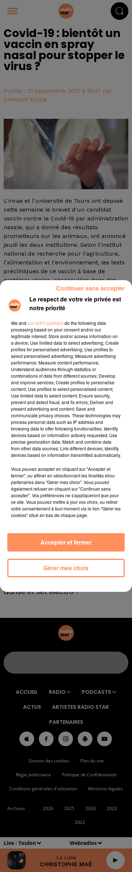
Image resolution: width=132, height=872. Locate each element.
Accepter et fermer (66, 542)
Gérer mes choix (66, 568)
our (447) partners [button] (45, 323)
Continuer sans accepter (90, 288)
